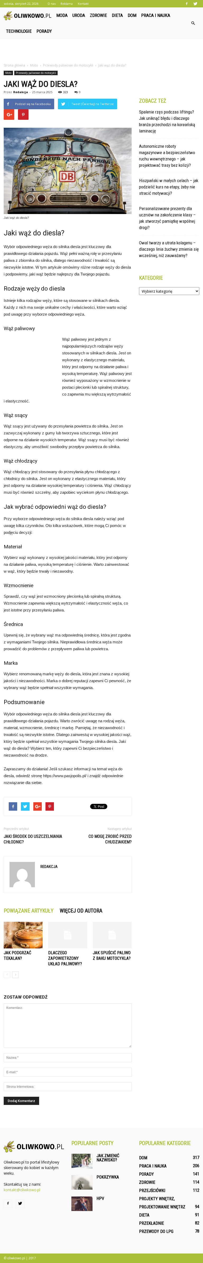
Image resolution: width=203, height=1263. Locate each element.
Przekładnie (151, 1223)
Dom (132, 15)
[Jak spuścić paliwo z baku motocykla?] (112, 935)
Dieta (117, 15)
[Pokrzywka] (82, 1182)
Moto (8, 73)
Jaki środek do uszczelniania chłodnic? (33, 839)
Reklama (67, 4)
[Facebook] (187, 3)
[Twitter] (195, 3)
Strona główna (14, 65)
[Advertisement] (101, 51)
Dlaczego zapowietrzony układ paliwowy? (65, 958)
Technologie (19, 31)
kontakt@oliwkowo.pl (22, 1189)
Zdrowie (98, 15)
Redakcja (20, 92)
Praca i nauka (155, 15)
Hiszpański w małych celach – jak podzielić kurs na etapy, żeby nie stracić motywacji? (168, 187)
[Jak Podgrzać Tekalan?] (23, 935)
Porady (44, 31)
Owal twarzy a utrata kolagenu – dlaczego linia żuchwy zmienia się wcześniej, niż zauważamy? (169, 249)
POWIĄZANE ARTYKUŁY (28, 911)
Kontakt (83, 4)
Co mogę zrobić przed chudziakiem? (110, 839)
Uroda (78, 15)
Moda (62, 15)
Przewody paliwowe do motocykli (36, 73)
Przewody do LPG (156, 1231)
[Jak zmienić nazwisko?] (82, 1161)
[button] (193, 23)
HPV (100, 1198)
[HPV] (82, 1203)
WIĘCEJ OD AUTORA (81, 911)
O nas (52, 4)
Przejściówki (152, 1190)
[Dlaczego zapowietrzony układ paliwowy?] (67, 935)
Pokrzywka (107, 1177)
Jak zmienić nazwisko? (107, 1157)
